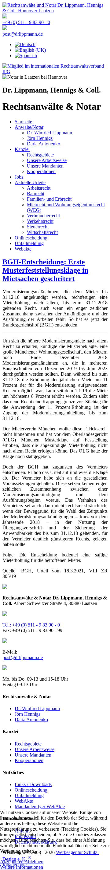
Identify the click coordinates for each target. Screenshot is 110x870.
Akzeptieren (12, 861)
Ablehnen (33, 861)
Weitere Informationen (21, 867)
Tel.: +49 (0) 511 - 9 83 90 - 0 (31, 624)
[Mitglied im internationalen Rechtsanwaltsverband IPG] (55, 71)
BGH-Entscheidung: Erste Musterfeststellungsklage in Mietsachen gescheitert (45, 270)
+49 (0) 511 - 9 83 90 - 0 (26, 22)
